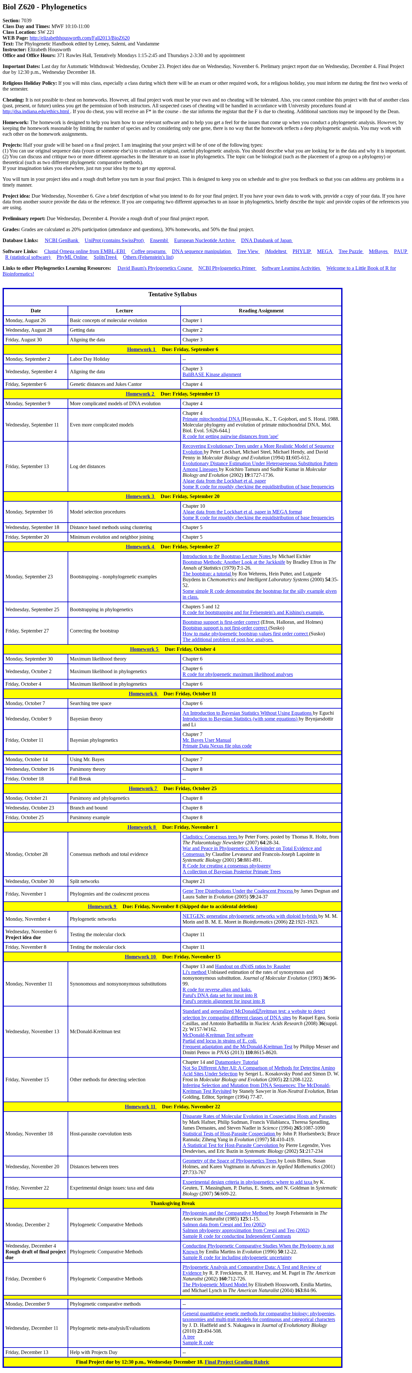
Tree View (248, 251)
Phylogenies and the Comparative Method (226, 1213)
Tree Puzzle (351, 251)
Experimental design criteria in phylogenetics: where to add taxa (248, 1182)
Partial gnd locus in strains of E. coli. (220, 1041)
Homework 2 (140, 394)
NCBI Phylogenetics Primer (227, 268)
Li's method (195, 972)
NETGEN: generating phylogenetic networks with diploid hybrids (250, 916)
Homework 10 (141, 956)
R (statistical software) (28, 257)
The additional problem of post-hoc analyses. (228, 639)
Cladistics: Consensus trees (211, 836)
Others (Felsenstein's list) (148, 257)
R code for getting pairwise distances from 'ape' (230, 436)
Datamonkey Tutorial (236, 1062)
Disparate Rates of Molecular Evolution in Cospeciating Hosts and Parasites (259, 1116)
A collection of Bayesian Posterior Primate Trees (232, 871)
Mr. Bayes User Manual (207, 740)
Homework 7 (143, 788)
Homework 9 (102, 906)
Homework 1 (142, 349)
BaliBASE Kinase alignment (212, 374)
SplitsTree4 (106, 257)
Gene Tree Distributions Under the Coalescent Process (238, 891)
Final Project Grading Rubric (237, 1362)
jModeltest (276, 251)
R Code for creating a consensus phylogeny (227, 865)
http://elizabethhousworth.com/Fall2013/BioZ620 (80, 38)
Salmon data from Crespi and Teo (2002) (224, 1224)
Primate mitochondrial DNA (212, 419)
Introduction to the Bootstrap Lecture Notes (227, 556)
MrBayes (379, 251)
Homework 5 (145, 649)
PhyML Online (73, 257)
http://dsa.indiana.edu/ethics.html (36, 111)
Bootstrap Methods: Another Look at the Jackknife (234, 562)
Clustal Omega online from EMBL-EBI (85, 251)
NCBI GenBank (62, 240)
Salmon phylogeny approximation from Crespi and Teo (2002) (246, 1230)
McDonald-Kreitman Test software (218, 1035)
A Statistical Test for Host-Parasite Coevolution (231, 1145)
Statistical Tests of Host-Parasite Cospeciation (229, 1133)
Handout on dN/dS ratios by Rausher (252, 966)
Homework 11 (141, 1106)
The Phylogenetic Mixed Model (215, 1284)
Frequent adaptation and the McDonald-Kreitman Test (237, 1046)
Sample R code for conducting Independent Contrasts (237, 1236)
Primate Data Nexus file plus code (217, 746)
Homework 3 (140, 496)
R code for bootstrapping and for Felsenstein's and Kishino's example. (253, 612)
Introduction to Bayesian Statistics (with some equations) (241, 718)
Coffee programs (149, 251)
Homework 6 (143, 693)
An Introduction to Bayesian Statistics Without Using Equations (248, 713)
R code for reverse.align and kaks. (217, 989)
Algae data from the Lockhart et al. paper (224, 481)
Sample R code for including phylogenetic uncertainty (237, 1257)
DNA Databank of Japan (267, 240)
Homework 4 (140, 546)
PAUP (401, 251)
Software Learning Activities (291, 268)
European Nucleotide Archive (205, 240)
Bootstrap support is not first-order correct (225, 628)
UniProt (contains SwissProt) (115, 240)
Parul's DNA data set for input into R (220, 995)
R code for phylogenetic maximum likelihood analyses (238, 674)
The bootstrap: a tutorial (207, 573)
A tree (189, 1336)
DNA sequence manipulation (202, 251)
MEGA (325, 251)
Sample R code (198, 1342)
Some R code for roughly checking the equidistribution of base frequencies (258, 486)
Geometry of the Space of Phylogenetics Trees (230, 1160)
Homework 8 (142, 827)
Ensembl (159, 240)
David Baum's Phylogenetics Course (155, 268)
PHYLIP (302, 251)
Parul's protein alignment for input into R (224, 1001)
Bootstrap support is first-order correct (221, 622)
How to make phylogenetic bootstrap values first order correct (246, 633)
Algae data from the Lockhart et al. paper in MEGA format (242, 512)
